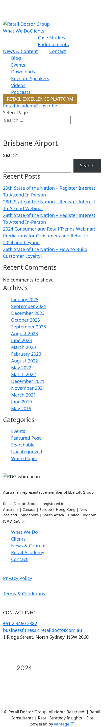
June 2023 (21, 340)
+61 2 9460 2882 (20, 623)
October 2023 (25, 320)
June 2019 (21, 402)
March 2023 (23, 347)
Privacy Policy (17, 578)
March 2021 (23, 395)
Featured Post (26, 438)
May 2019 (21, 408)
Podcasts (21, 92)
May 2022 (21, 368)
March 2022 (23, 374)
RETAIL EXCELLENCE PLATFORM (40, 99)
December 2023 (27, 313)
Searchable (23, 445)
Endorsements (53, 44)
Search (10, 155)
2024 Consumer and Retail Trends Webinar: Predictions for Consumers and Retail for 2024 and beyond (49, 235)
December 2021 (27, 381)
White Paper (24, 458)
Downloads (23, 72)
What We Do (16, 31)
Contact (57, 51)
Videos (18, 85)
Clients (37, 31)
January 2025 (24, 299)
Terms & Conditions (24, 594)
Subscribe (46, 106)
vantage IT (64, 724)
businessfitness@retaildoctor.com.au (42, 630)
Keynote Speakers (30, 78)
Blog (16, 58)
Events (18, 65)
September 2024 (28, 306)
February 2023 (26, 354)
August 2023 (24, 333)
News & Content (20, 51)
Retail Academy (19, 106)
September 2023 (28, 327)
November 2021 (28, 388)
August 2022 (24, 361)
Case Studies (51, 38)
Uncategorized (26, 452)
